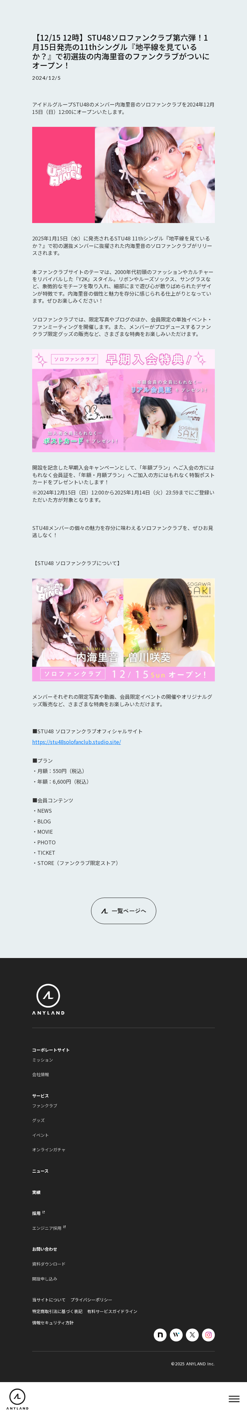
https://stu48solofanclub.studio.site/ (76, 742)
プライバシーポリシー (91, 1299)
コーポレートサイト (51, 1050)
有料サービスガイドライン (112, 1311)
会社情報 (40, 1074)
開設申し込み (44, 1278)
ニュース (40, 1171)
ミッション (42, 1060)
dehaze (234, 1399)
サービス (40, 1095)
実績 (36, 1192)
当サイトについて (49, 1299)
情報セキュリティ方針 (53, 1322)
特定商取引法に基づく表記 (57, 1311)
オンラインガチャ (49, 1149)
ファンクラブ (44, 1105)
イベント (40, 1135)
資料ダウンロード (49, 1264)
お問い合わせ (44, 1249)
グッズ (38, 1120)
